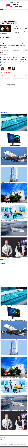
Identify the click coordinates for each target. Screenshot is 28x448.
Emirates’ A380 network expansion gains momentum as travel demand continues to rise (12, 339)
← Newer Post (2, 75)
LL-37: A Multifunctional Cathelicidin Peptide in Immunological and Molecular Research (12, 305)
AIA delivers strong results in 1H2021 (5, 182)
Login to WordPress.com (12, 84)
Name (1, 85)
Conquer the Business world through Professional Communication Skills (10, 220)
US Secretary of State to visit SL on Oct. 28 (13, 71)
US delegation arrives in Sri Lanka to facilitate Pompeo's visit (9, 71)
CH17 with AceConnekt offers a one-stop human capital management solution (11, 257)
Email (10, 85)
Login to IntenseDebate (8, 84)
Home (1, 9)
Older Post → (26, 75)
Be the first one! (10, 78)
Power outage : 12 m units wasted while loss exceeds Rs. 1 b (9, 23)
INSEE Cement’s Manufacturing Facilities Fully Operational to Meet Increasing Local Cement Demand (14, 377)
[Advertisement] (14, 15)
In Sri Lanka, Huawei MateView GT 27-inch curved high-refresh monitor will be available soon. (13, 146)
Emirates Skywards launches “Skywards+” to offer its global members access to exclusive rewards (13, 410)
